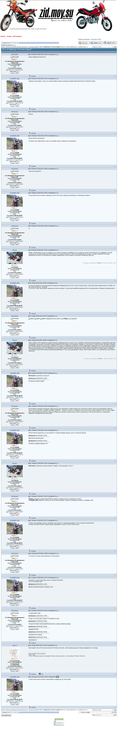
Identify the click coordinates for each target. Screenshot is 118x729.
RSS (99, 39)
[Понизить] (19, 70)
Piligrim (14, 250)
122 (58, 676)
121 (56, 645)
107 (57, 226)
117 (57, 520)
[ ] (14, 69)
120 (57, 610)
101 (57, 54)
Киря (14, 45)
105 (57, 168)
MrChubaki (14, 54)
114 (57, 430)
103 (57, 111)
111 (56, 340)
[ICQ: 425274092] (41, 674)
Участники (94, 39)
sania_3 (14, 645)
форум (3, 46)
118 (58, 553)
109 (56, 283)
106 (57, 193)
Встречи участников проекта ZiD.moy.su (17, 46)
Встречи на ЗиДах (33, 46)
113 (57, 406)
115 (57, 463)
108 (57, 250)
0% (18, 71)
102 (57, 78)
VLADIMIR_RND (14, 78)
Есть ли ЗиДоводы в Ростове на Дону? (50, 46)
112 (56, 373)
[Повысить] (10, 70)
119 (58, 577)
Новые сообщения (84, 39)
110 (56, 316)
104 (57, 135)
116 (57, 496)
